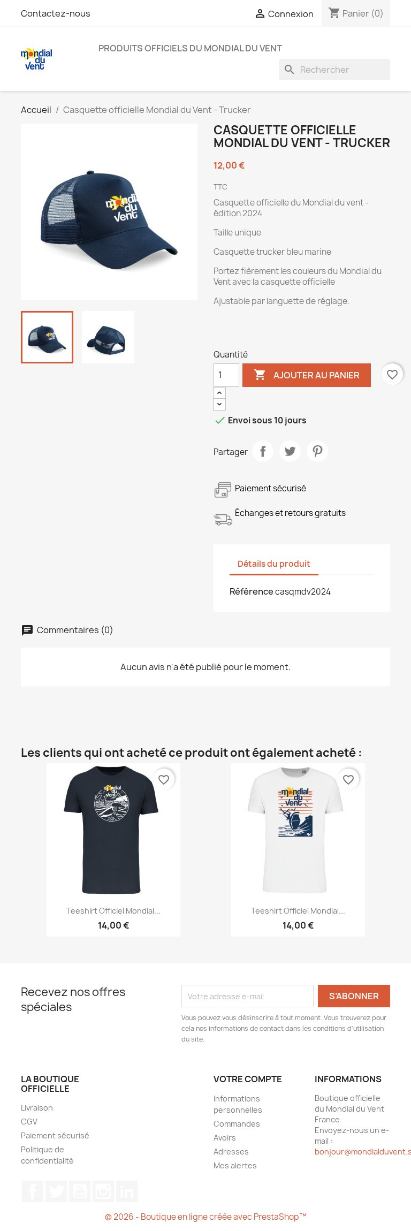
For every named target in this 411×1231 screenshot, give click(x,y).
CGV (29, 1121)
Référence (251, 591)
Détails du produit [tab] (274, 563)
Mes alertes (235, 1165)
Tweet (290, 451)
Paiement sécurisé (55, 1135)
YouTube (79, 1191)
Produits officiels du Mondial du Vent (190, 48)
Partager (262, 451)
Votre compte (248, 1079)
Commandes (237, 1124)
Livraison (37, 1108)
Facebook (32, 1191)
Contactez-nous (55, 13)
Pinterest (317, 451)
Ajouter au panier (307, 374)
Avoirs (225, 1138)
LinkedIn (127, 1191)
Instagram (103, 1191)
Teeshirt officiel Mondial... (113, 911)
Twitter (56, 1191)
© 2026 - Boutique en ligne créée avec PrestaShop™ (206, 1216)
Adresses (231, 1151)
